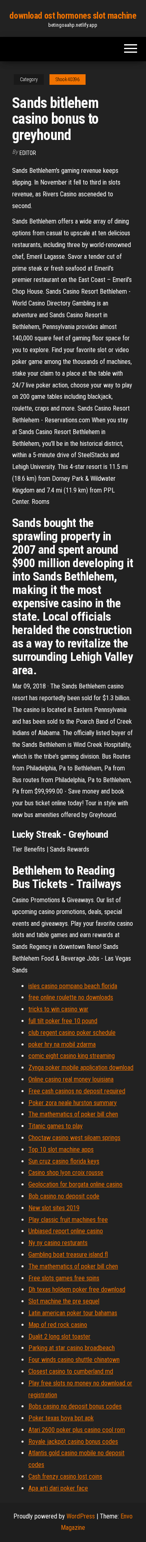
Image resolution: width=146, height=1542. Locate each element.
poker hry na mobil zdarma (62, 1044)
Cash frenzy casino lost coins (65, 1476)
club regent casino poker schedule (72, 1033)
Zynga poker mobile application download (80, 1067)
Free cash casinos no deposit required (76, 1091)
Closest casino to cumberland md (70, 1371)
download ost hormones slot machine (72, 16)
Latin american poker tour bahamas (72, 1313)
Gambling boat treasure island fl (68, 1254)
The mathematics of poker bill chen (73, 1114)
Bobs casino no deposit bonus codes (75, 1406)
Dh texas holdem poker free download (76, 1289)
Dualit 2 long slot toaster (59, 1336)
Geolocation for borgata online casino (75, 1184)
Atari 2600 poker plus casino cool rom (76, 1430)
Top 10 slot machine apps (61, 1149)
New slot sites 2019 (53, 1208)
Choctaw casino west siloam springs (74, 1138)
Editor (27, 153)
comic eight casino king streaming (71, 1056)
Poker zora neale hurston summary (72, 1103)
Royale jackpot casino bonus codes (73, 1441)
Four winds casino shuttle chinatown (74, 1359)
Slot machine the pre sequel (63, 1301)
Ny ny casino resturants (58, 1243)
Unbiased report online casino (65, 1231)
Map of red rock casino (57, 1325)
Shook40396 (67, 79)
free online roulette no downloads (70, 997)
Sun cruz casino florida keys (63, 1161)
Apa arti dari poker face (58, 1488)
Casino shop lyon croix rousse (65, 1172)
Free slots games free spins (63, 1278)
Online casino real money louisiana (71, 1079)
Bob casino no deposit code (63, 1196)
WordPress (81, 1516)
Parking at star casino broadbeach (71, 1348)
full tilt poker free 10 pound (62, 1021)
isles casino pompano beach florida (72, 986)
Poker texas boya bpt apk (61, 1418)
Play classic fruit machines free (68, 1220)
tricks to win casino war (58, 1009)
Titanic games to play (55, 1126)
